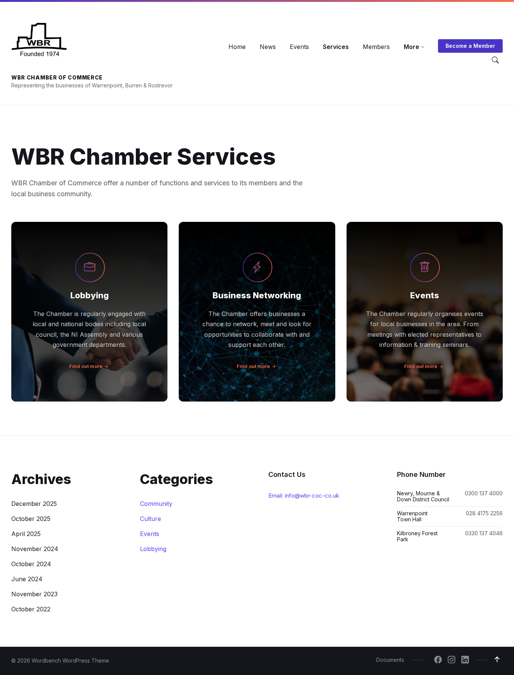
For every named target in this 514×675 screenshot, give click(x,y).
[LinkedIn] (465, 660)
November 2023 (34, 594)
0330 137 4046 (484, 533)
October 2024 (31, 564)
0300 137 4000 (484, 493)
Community (156, 503)
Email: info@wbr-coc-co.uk (303, 495)
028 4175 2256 (484, 513)
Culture (150, 518)
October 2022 (30, 609)
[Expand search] (495, 60)
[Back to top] (497, 659)
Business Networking (257, 295)
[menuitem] (237, 46)
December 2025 (34, 503)
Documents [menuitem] (390, 660)
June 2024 (27, 579)
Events (424, 295)
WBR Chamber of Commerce (57, 77)
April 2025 (26, 534)
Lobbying (89, 295)
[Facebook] (438, 660)
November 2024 (34, 549)
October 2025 (30, 518)
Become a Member (470, 46)
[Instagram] (451, 660)
